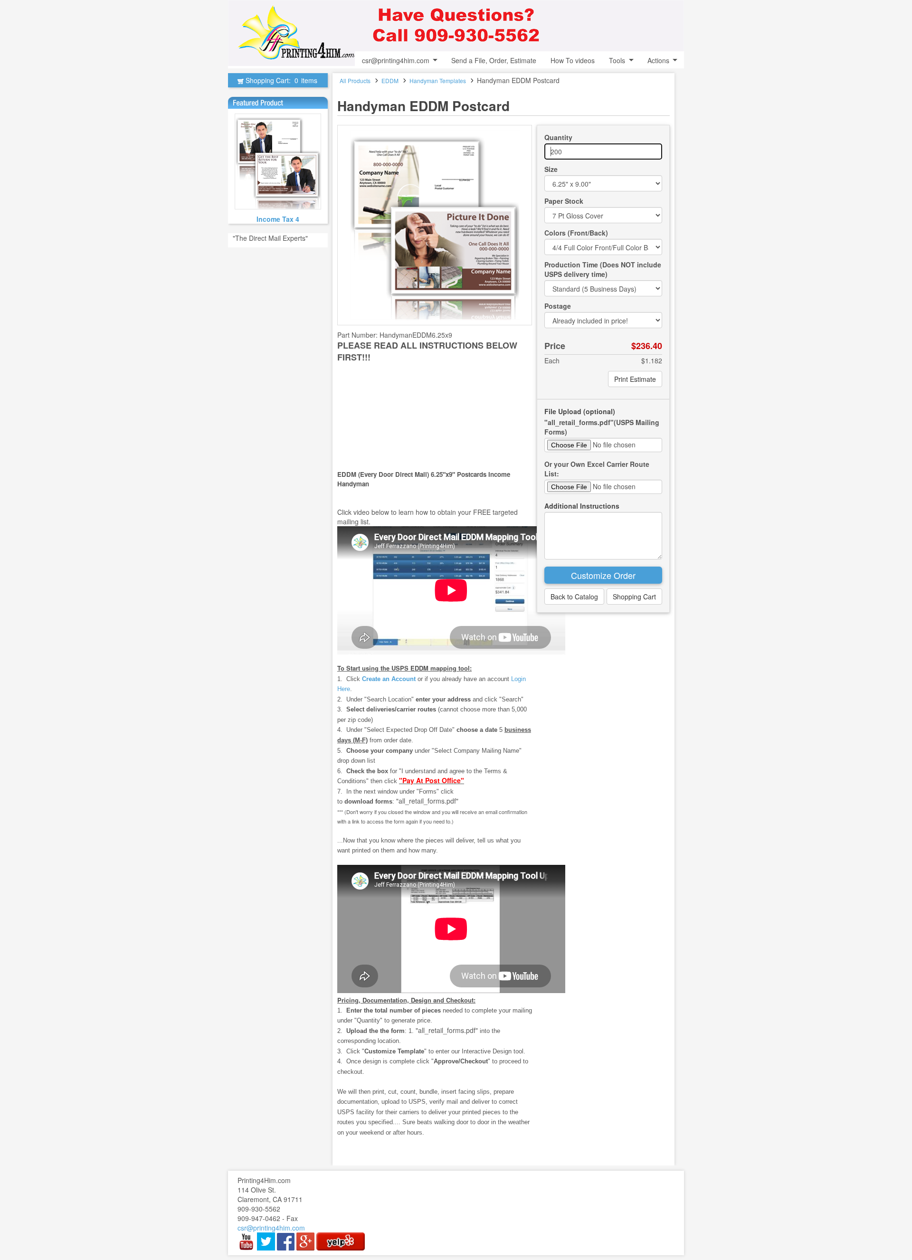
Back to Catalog (574, 596)
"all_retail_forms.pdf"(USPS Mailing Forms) (601, 426)
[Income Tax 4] (278, 161)
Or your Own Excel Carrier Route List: (596, 468)
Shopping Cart (634, 596)
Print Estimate (635, 379)
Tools (617, 60)
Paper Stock (563, 201)
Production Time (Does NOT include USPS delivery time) (602, 269)
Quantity (558, 137)
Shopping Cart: (280, 80)
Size (551, 169)
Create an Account (389, 678)
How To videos (573, 60)
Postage (557, 306)
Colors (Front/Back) (576, 232)
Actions (658, 60)
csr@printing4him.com (395, 60)
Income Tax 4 (277, 219)
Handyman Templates (437, 80)
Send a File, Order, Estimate (493, 60)
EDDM (390, 80)
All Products (355, 80)
